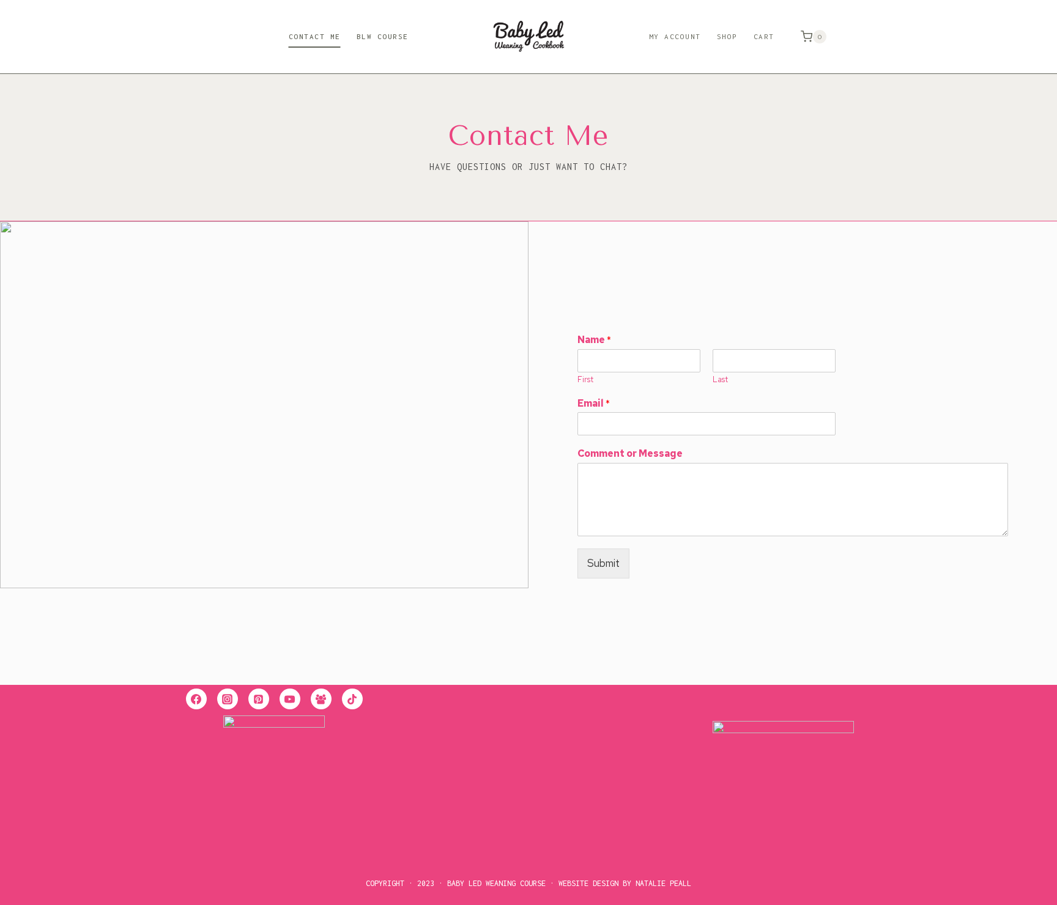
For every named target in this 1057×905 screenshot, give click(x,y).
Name (594, 340)
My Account (675, 36)
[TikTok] (352, 699)
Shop (727, 36)
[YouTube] (290, 699)
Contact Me (315, 36)
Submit (603, 563)
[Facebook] (196, 699)
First (585, 380)
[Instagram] (227, 699)
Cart (764, 36)
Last (720, 380)
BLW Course (383, 36)
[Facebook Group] (321, 699)
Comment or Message (630, 454)
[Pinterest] (258, 699)
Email (593, 403)
